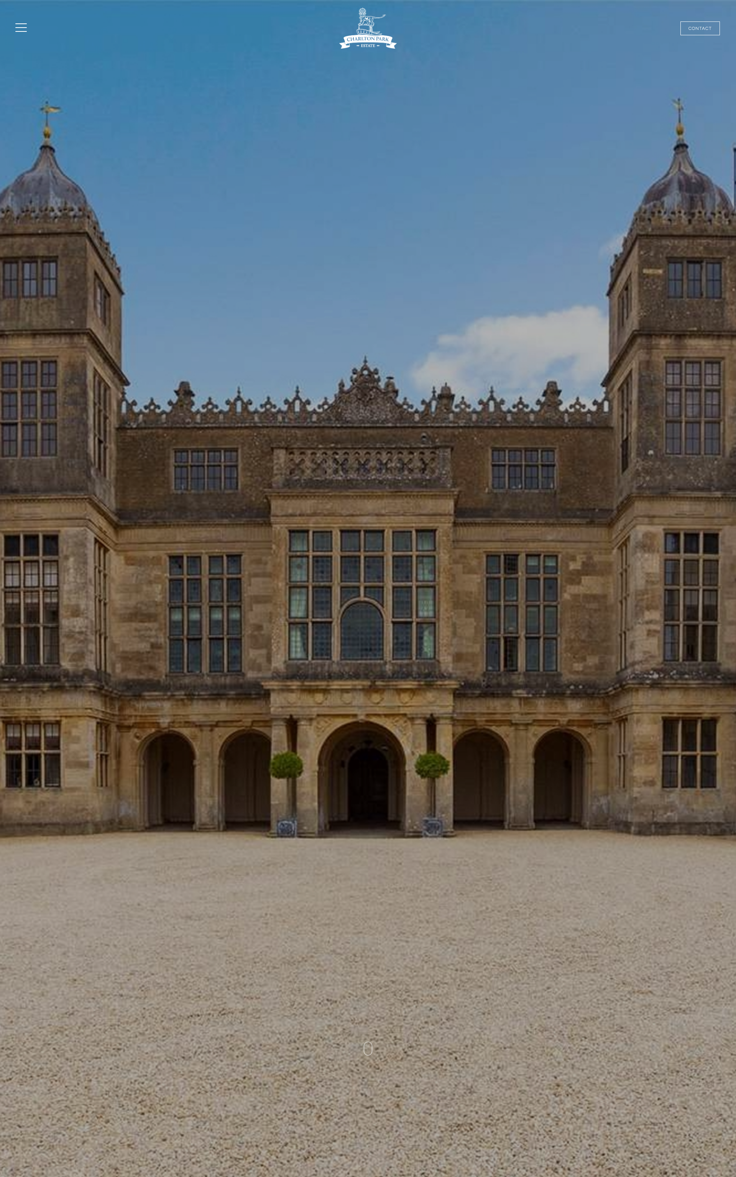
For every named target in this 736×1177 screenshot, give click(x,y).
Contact (700, 28)
